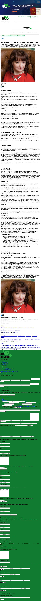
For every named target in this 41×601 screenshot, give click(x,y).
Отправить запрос (3, 501)
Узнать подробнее (33, 423)
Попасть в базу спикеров (4, 395)
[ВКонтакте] (1, 86)
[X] (3, 86)
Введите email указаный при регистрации (7, 425)
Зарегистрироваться (17, 407)
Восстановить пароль (29, 401)
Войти (24, 401)
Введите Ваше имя (22, 402)
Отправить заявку (3, 566)
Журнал (3, 361)
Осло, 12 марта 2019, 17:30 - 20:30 (7, 543)
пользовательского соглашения (28, 406)
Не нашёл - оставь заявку (4, 396)
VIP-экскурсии (35, 32)
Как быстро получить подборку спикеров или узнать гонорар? (13, 35)
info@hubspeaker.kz (7, 369)
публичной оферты (20, 406)
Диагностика (28, 32)
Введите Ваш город (5, 402)
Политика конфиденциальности (5, 371)
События (12, 32)
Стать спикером (5, 362)
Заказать (1, 576)
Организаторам (5, 363)
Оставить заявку (3, 411)
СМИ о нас (4, 364)
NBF (16, 32)
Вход (3, 399)
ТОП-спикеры (35, 27)
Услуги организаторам (17, 27)
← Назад (2, 38)
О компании (21, 32)
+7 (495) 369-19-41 (35, 16)
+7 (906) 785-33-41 (23, 16)
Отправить (2, 381)
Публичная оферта (14, 371)
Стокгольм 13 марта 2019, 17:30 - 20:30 (21, 543)
